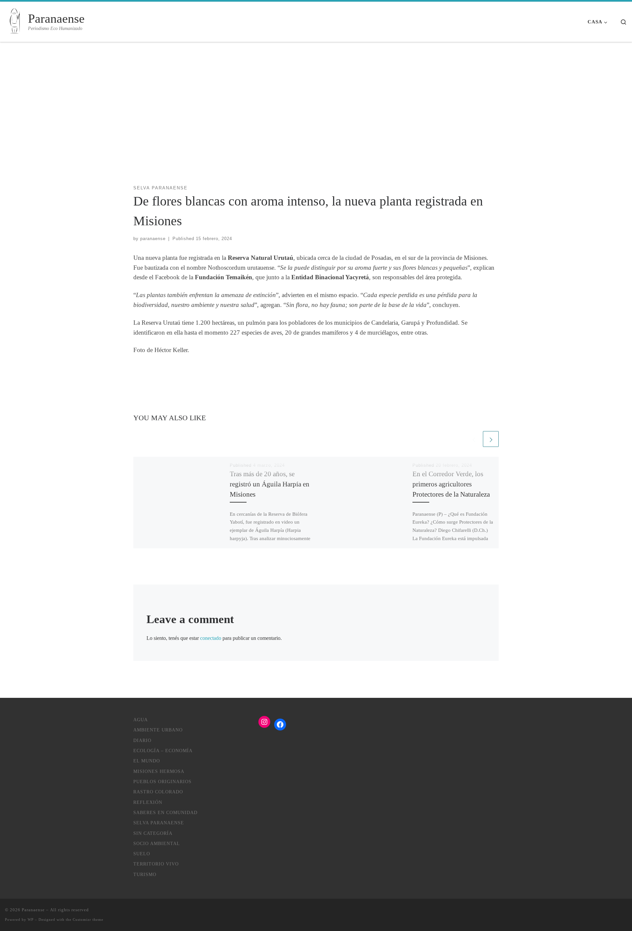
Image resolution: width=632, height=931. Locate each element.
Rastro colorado (158, 791)
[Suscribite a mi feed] (605, 912)
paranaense (153, 238)
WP (31, 919)
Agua (140, 719)
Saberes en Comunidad (165, 812)
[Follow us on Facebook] (625, 912)
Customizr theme (88, 919)
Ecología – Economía (163, 750)
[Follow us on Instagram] (615, 912)
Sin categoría (152, 833)
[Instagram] (264, 722)
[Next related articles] (491, 439)
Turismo (144, 874)
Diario (142, 740)
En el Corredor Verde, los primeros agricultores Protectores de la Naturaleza (451, 484)
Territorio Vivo (156, 863)
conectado (210, 638)
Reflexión (147, 802)
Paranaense (33, 909)
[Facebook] (280, 724)
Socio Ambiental (156, 843)
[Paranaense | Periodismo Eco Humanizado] (15, 21)
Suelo (141, 853)
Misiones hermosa (158, 771)
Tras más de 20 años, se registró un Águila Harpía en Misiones (269, 484)
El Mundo (146, 760)
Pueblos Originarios (162, 781)
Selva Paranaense (158, 822)
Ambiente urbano (158, 729)
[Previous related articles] (474, 439)
